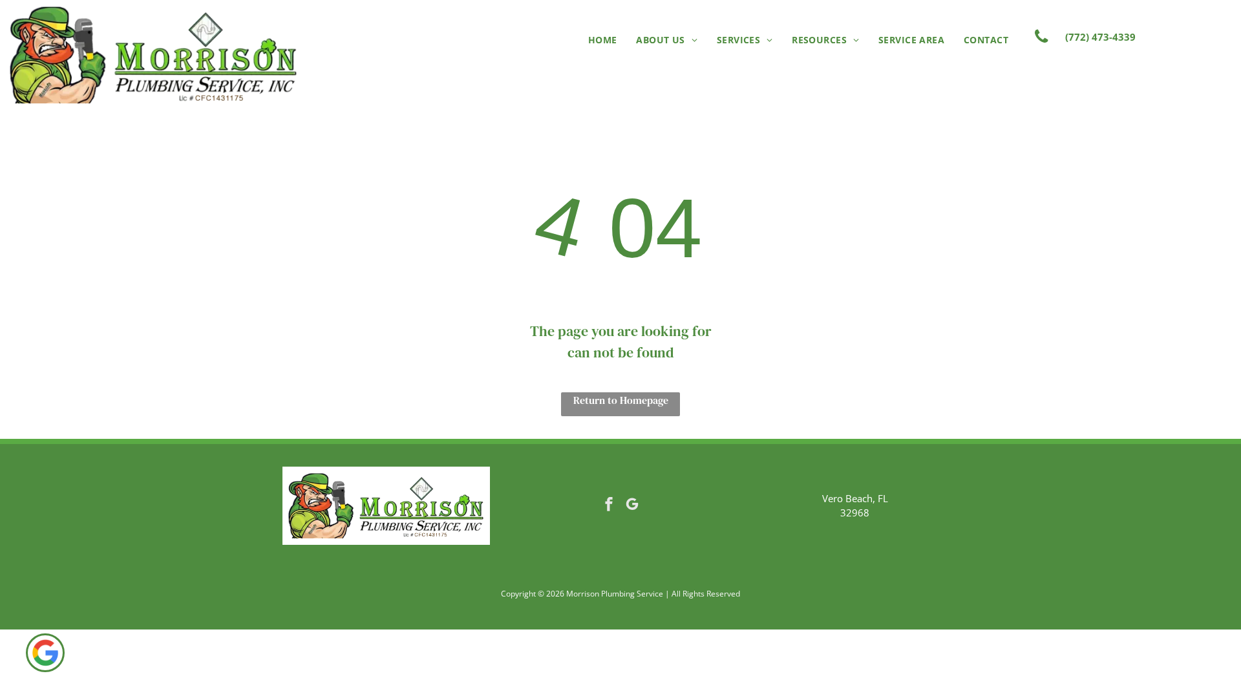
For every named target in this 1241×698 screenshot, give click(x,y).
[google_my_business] (632, 506)
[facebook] (609, 506)
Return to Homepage (620, 400)
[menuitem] (602, 40)
